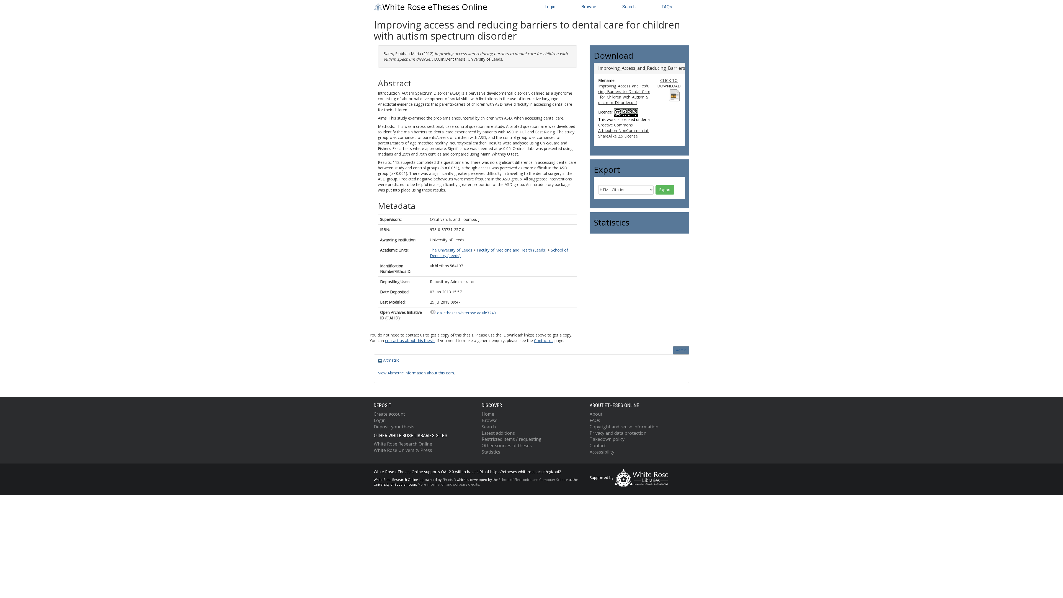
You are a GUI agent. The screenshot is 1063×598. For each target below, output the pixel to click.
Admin (681, 350)
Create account (389, 414)
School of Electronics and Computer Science (533, 479)
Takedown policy (607, 439)
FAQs (667, 6)
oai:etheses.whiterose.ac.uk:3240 (466, 312)
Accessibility (602, 452)
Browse (588, 6)
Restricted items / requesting (511, 439)
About (596, 414)
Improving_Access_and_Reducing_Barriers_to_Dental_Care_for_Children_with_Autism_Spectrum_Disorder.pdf (624, 94)
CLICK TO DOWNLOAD (669, 83)
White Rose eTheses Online (434, 6)
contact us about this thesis (410, 340)
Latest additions (498, 433)
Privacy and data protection (618, 433)
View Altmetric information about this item (416, 373)
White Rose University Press (403, 450)
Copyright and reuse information (624, 427)
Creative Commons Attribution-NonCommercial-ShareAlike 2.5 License (623, 130)
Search (629, 6)
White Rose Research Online (403, 444)
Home (488, 414)
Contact (598, 445)
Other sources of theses (507, 445)
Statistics (491, 452)
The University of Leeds (451, 250)
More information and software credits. (449, 484)
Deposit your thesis (394, 427)
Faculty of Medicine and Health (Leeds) (511, 250)
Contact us (543, 340)
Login (550, 6)
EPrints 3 (449, 479)
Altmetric (390, 360)
